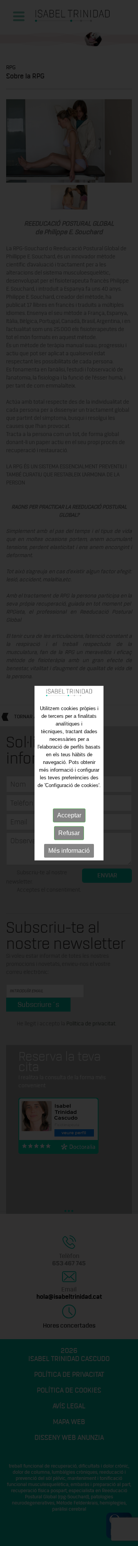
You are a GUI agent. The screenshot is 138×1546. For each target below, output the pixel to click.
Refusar (69, 833)
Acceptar (69, 815)
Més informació (69, 850)
